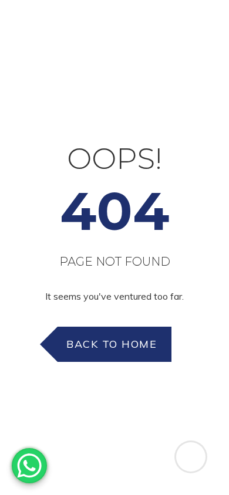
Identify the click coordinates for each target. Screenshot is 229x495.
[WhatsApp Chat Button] (29, 465)
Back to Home (111, 344)
